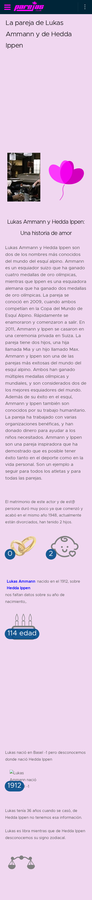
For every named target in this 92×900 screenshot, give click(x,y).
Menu (7, 7)
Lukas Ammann (21, 581)
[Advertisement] (46, 97)
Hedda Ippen (18, 587)
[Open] (85, 7)
